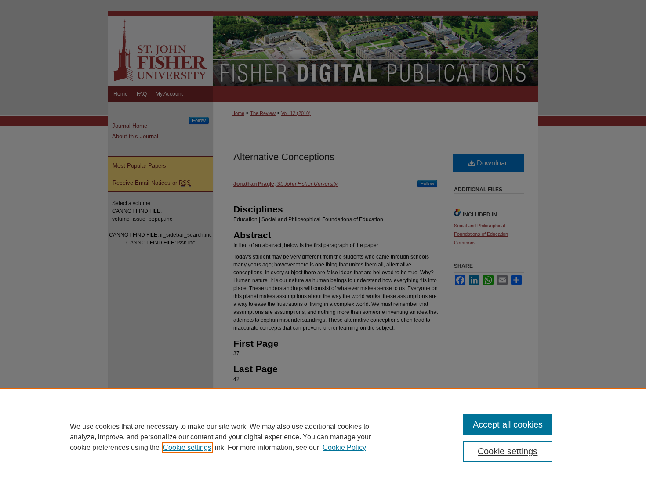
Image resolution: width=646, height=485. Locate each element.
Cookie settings (187, 447)
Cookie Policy (344, 447)
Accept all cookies (508, 424)
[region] (323, 436)
